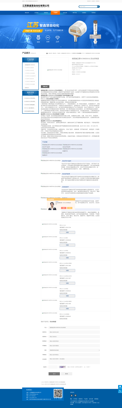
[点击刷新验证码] (62, 367)
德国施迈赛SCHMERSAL (66, 53)
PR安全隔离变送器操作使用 (30, 111)
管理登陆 (96, 398)
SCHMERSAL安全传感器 (30, 84)
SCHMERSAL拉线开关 (29, 67)
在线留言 (93, 1)
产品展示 (56, 12)
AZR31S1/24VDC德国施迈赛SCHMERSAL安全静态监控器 (55, 384)
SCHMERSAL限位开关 (29, 78)
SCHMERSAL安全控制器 (30, 73)
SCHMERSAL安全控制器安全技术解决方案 (30, 101)
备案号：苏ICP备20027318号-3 (85, 402)
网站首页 (27, 12)
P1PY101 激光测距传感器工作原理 (30, 108)
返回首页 (89, 1)
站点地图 (92, 401)
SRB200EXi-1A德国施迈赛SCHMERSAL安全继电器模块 (54, 382)
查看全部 (27, 87)
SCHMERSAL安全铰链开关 (30, 75)
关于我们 (36, 12)
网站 (71, 398)
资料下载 (75, 12)
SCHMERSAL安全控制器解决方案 (30, 98)
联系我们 (97, 1)
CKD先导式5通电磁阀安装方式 (30, 104)
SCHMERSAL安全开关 (29, 70)
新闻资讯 (46, 12)
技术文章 (65, 12)
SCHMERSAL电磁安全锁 (30, 81)
